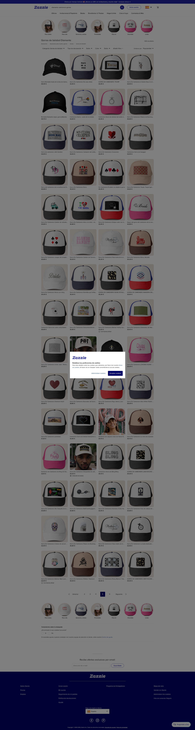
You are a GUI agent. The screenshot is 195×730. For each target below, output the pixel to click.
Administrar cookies (99, 373)
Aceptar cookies (115, 373)
